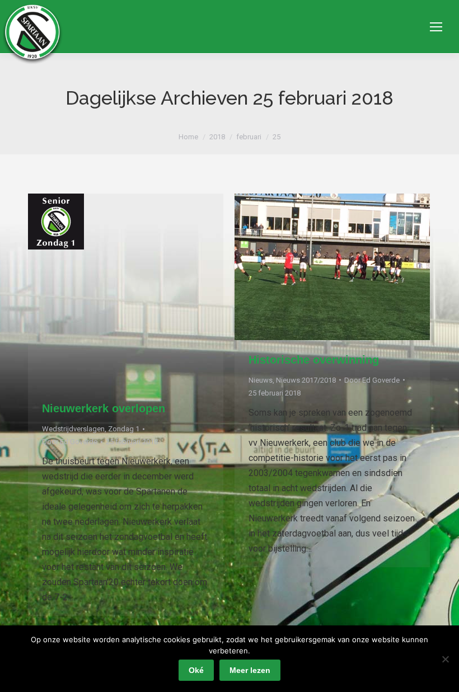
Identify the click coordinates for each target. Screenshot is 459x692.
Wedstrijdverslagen (73, 429)
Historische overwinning (314, 360)
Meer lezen (250, 670)
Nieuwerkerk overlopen (103, 408)
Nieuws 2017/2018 (306, 380)
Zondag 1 (123, 429)
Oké (196, 670)
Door (69, 441)
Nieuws (261, 380)
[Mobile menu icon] (436, 27)
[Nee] (445, 659)
